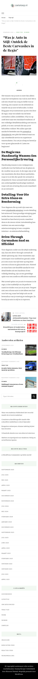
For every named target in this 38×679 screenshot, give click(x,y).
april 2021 (6, 579)
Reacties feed (7, 650)
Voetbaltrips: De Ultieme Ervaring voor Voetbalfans (12, 353)
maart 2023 (6, 553)
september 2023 (8, 532)
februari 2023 (7, 558)
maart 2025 (6, 490)
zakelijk (5, 625)
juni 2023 (5, 543)
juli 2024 (5, 506)
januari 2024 (7, 522)
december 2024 (8, 496)
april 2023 (6, 548)
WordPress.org (8, 656)
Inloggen (6, 640)
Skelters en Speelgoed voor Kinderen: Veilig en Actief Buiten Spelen (19, 439)
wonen (26, 32)
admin (19, 90)
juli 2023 (5, 537)
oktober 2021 (7, 569)
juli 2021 (5, 574)
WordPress (19, 674)
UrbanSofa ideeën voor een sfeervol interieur (18, 433)
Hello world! (27, 455)
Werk (4, 615)
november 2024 (8, 501)
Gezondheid (7, 594)
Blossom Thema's (12, 671)
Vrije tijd (19, 32)
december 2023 (8, 527)
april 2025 (6, 485)
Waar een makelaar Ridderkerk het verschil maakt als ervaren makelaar (17, 414)
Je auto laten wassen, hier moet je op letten (12, 369)
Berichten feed (8, 645)
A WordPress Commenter (11, 455)
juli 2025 (5, 475)
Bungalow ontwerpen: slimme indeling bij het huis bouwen (18, 427)
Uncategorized (8, 604)
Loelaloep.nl (19, 666)
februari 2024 (7, 517)
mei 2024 (5, 511)
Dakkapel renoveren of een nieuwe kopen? (12, 385)
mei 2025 (5, 480)
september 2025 (8, 469)
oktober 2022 (7, 564)
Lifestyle (5, 599)
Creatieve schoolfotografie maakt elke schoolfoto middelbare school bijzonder (16, 421)
